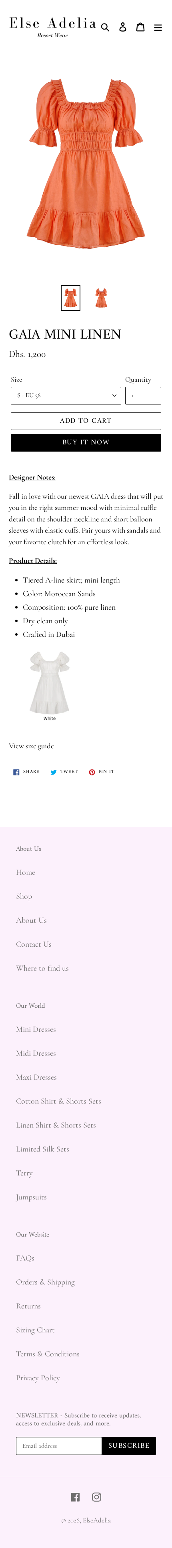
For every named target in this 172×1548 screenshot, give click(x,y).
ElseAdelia (97, 1520)
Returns (28, 1306)
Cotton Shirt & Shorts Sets (58, 1101)
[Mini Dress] (49, 726)
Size (16, 379)
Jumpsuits (31, 1197)
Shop (24, 896)
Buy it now (86, 442)
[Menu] (158, 26)
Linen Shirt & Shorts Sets (56, 1125)
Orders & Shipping (45, 1282)
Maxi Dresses (36, 1077)
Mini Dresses (36, 1029)
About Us (31, 920)
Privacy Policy (38, 1378)
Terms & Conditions (48, 1354)
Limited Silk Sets (42, 1149)
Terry (24, 1173)
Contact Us (34, 944)
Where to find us (42, 968)
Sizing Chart (35, 1330)
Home (25, 872)
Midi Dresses (36, 1053)
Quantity (138, 379)
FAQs (25, 1258)
